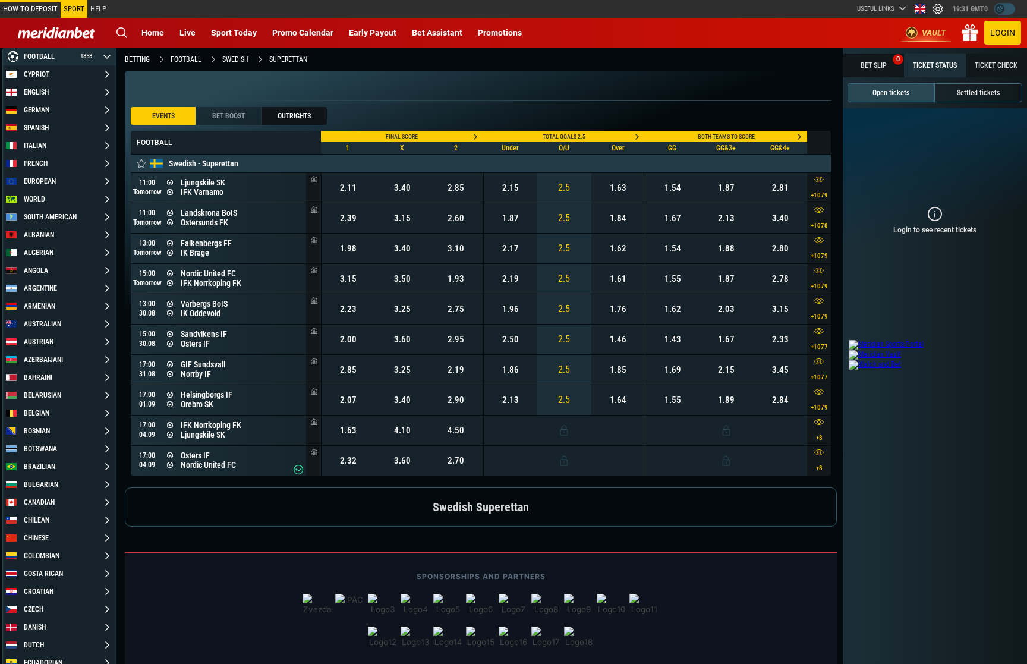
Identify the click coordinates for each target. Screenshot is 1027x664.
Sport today (234, 32)
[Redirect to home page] (56, 33)
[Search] (122, 33)
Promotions (500, 32)
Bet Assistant (437, 32)
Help (98, 8)
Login (1002, 32)
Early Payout (372, 32)
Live (187, 32)
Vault (934, 32)
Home (152, 32)
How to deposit (30, 8)
